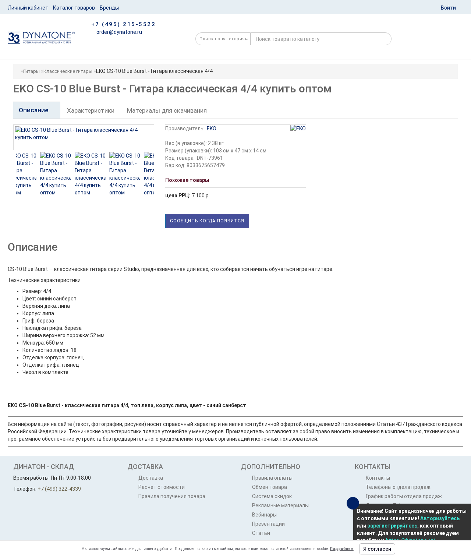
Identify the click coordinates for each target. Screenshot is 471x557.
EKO (211, 128)
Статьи (261, 533)
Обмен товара (269, 487)
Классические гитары (67, 71)
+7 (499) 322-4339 (59, 489)
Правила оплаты (272, 478)
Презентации (268, 524)
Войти (448, 8)
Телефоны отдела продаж (398, 487)
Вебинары (264, 515)
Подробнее (342, 549)
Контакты (378, 478)
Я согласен (377, 549)
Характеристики (90, 110)
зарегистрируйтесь (392, 526)
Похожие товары (187, 180)
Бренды (109, 8)
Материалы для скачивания (167, 110)
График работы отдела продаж (404, 496)
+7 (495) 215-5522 (123, 24)
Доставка (150, 478)
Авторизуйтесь (440, 518)
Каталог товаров (74, 8)
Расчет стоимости (161, 487)
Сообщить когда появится (207, 220)
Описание (34, 110)
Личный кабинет (28, 8)
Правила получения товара (171, 496)
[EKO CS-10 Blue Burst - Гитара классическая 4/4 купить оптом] (38, 174)
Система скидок (272, 496)
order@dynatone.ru (118, 32)
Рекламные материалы (280, 505)
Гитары (31, 71)
